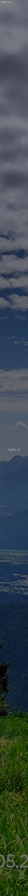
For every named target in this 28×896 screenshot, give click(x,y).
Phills (6, 2)
